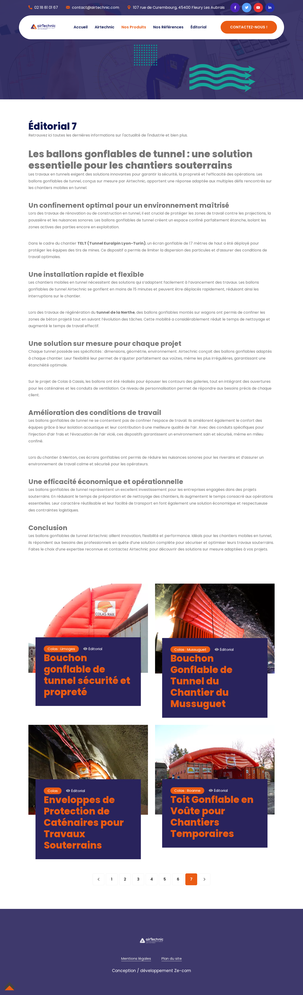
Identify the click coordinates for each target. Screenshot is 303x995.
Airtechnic (104, 27)
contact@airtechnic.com (95, 7)
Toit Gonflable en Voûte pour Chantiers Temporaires (212, 816)
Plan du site (171, 958)
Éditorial (198, 27)
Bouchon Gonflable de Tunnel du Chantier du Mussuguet (201, 681)
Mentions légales (136, 958)
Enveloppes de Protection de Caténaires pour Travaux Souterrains (84, 822)
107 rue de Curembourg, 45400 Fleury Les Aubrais (179, 7)
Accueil (81, 27)
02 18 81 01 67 (46, 7)
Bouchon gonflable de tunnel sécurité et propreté (87, 675)
